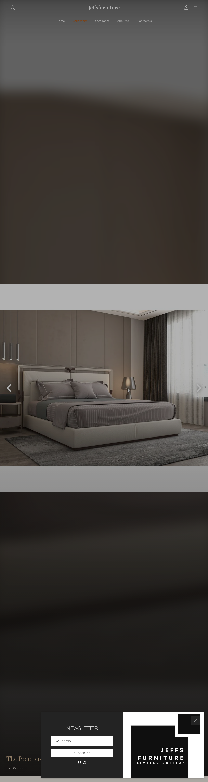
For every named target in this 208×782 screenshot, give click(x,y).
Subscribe (82, 753)
